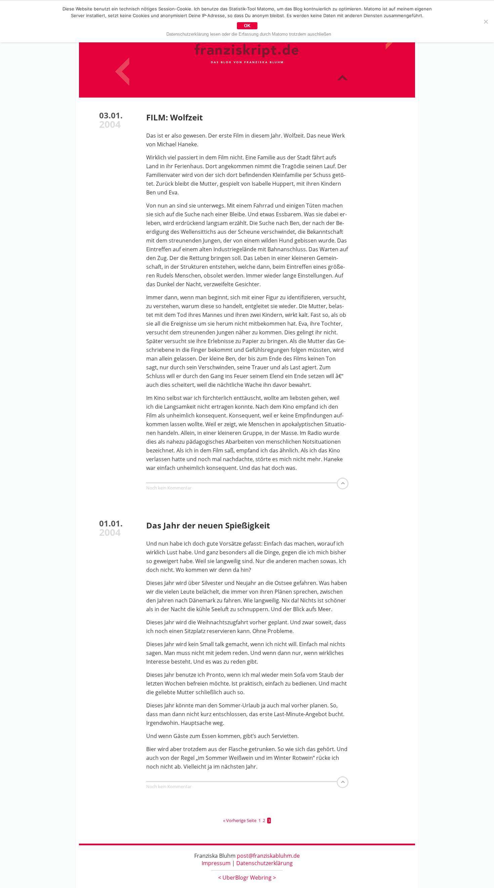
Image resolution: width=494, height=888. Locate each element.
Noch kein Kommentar (169, 488)
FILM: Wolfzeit (174, 117)
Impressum (216, 863)
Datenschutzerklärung (264, 863)
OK (247, 25)
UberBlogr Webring (247, 877)
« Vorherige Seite (239, 820)
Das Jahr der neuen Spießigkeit (208, 525)
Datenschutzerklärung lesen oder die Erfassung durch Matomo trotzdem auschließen (248, 34)
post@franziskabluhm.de (268, 855)
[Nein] (485, 21)
